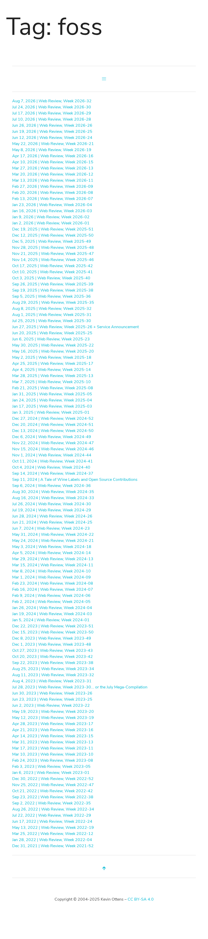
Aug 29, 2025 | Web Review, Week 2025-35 (53, 302)
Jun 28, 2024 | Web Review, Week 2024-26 (52, 516)
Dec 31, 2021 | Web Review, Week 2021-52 (53, 846)
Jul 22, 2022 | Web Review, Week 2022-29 (51, 815)
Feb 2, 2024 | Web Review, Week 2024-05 (51, 601)
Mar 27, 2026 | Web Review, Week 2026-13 (52, 168)
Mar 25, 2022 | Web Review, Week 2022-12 (52, 833)
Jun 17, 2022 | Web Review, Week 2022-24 (52, 821)
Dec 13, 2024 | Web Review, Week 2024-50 (53, 431)
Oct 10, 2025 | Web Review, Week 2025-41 (52, 272)
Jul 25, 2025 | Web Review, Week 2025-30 (51, 321)
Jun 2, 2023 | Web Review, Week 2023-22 (51, 705)
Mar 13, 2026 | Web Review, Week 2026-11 (52, 180)
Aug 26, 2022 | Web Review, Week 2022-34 (53, 809)
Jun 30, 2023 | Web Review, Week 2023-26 (52, 693)
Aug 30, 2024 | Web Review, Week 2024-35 (53, 492)
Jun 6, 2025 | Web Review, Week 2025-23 (51, 339)
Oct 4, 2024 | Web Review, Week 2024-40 (51, 467)
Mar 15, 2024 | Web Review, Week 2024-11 (52, 565)
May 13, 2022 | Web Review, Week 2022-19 (53, 827)
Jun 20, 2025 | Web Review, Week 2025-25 (52, 333)
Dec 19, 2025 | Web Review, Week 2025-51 (53, 229)
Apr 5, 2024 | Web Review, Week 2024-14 (51, 553)
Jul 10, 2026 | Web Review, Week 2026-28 (51, 119)
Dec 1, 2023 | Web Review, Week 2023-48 (51, 644)
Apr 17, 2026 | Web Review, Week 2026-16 (52, 156)
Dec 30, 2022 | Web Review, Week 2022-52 (53, 779)
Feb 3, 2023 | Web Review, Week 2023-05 (51, 766)
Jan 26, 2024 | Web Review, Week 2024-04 (52, 608)
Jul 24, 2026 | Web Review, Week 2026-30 (51, 107)
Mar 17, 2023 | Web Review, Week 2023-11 (52, 748)
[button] (104, 78)
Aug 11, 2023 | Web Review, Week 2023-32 (53, 675)
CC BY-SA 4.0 (141, 899)
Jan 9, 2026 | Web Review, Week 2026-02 (51, 217)
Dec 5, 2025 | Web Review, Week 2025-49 (51, 241)
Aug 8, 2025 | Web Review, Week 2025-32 (52, 308)
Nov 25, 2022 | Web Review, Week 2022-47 (53, 785)
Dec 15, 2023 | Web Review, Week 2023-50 (53, 632)
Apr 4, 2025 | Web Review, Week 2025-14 (51, 369)
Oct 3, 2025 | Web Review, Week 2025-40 (51, 278)
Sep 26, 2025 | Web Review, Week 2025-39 (52, 284)
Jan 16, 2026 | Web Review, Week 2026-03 (52, 211)
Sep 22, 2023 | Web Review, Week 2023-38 (52, 663)
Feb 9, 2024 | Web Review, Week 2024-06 (51, 595)
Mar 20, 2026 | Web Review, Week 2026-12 (52, 174)
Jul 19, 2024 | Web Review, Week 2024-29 (51, 510)
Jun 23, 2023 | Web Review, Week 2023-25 (52, 699)
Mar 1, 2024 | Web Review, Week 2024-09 (51, 577)
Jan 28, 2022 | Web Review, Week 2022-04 (52, 840)
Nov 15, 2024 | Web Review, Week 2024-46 (53, 449)
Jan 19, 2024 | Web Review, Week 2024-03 (52, 614)
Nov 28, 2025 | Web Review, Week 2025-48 (53, 247)
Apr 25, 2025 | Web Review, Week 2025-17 (52, 363)
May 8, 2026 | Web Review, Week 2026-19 (51, 150)
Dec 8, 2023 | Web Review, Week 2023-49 (51, 638)
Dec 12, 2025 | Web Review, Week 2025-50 (53, 235)
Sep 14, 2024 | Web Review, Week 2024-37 (52, 473)
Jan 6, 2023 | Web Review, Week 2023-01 (51, 772)
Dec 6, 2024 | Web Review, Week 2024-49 (51, 437)
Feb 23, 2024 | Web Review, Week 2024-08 (52, 583)
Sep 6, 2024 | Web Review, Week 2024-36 (51, 485)
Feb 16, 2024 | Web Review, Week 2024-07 (52, 589)
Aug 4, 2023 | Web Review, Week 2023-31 (52, 681)
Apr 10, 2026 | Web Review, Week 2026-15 (52, 162)
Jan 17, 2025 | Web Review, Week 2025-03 (52, 406)
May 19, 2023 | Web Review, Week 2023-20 (53, 711)
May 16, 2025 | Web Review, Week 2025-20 (53, 351)
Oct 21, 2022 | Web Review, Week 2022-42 (52, 791)
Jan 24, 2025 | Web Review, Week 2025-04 (52, 400)
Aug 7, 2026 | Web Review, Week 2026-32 (52, 101)
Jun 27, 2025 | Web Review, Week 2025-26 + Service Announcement (75, 327)
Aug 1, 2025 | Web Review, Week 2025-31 (52, 314)
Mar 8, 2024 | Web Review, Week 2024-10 (51, 571)
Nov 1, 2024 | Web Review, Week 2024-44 (51, 455)
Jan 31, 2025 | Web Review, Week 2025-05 (52, 394)
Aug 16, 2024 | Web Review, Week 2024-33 (53, 498)
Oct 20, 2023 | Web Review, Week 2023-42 (52, 656)
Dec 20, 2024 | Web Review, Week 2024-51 (53, 424)
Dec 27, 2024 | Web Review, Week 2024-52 (53, 418)
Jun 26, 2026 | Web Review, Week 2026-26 (52, 125)
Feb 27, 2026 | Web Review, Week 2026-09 (52, 186)
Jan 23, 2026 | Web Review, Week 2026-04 (52, 205)
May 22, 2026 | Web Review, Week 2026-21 (53, 144)
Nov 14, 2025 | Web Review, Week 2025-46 (53, 260)
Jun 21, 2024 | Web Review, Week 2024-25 (52, 522)
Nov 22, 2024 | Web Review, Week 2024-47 (53, 443)
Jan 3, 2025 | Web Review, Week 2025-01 (51, 412)
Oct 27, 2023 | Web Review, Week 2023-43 (52, 650)
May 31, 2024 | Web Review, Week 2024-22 (53, 534)
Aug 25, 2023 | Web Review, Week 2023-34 (53, 669)
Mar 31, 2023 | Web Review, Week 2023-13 (52, 742)
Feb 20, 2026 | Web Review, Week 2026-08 (52, 192)
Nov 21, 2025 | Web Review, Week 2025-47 (53, 253)
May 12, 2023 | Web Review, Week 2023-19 (53, 717)
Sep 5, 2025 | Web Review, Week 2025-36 (51, 296)
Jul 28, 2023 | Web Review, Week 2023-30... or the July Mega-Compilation (79, 687)
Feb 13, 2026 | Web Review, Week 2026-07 (52, 198)
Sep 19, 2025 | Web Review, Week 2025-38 (52, 290)
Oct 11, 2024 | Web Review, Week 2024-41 (52, 461)
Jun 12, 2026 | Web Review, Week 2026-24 (52, 137)
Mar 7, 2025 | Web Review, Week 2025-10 (51, 382)
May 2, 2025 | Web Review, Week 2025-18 (51, 357)
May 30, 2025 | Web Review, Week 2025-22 (53, 345)
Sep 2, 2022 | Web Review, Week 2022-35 (51, 803)
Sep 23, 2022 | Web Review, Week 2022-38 (52, 797)
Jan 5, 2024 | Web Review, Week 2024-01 (51, 620)
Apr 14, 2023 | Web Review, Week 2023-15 (52, 736)
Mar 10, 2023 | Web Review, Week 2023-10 (52, 754)
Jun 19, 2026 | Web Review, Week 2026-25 (52, 131)
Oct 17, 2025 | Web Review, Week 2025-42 (52, 266)
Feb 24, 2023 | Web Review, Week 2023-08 (52, 760)
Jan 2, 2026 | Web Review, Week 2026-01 (51, 223)
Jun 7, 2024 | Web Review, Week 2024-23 (51, 528)
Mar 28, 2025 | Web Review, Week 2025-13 (52, 376)
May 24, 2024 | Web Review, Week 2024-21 (53, 540)
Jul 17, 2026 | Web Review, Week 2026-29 (51, 113)
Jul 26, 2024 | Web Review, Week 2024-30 (51, 504)
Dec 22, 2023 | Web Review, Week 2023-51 (53, 626)
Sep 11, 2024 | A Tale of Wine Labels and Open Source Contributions (74, 479)
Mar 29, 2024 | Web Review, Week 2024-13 (52, 559)
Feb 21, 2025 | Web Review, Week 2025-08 (52, 388)
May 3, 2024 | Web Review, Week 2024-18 (51, 547)
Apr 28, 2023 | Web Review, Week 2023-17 (52, 724)
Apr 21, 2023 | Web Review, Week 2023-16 (52, 730)
